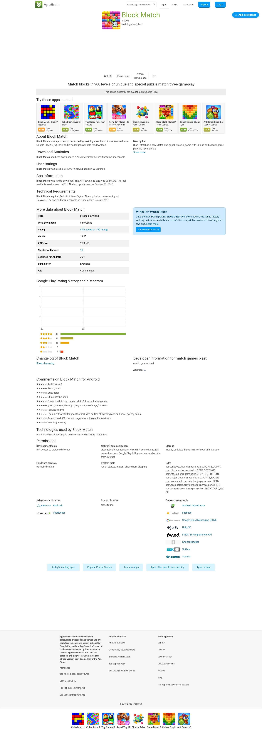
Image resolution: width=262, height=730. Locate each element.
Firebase (186, 512)
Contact (161, 642)
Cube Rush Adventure (71, 122)
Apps (164, 4)
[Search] (154, 4)
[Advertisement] (127, 51)
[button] (179, 370)
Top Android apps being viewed (74, 674)
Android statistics (117, 642)
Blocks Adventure (141, 122)
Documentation (165, 656)
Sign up (204, 4)
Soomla (186, 556)
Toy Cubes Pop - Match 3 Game (95, 122)
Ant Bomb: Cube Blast (213, 122)
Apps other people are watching (168, 567)
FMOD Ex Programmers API (197, 534)
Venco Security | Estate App (73, 695)
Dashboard (188, 4)
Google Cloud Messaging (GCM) (199, 520)
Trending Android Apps (119, 656)
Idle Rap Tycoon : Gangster (72, 688)
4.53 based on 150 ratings (94, 229)
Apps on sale (203, 567)
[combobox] (139, 4)
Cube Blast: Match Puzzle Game (166, 122)
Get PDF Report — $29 (148, 229)
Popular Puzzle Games (99, 567)
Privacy (161, 649)
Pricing (175, 4)
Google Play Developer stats (122, 649)
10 (81, 250)
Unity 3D (186, 527)
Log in (220, 4)
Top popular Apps (117, 663)
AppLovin (58, 505)
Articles (161, 670)
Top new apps (131, 567)
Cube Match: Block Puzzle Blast (48, 122)
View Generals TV (68, 681)
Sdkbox (186, 549)
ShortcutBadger (190, 542)
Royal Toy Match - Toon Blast (119, 122)
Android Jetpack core (193, 505)
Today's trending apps (63, 567)
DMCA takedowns (166, 663)
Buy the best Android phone (122, 670)
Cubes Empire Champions (190, 122)
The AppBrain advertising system (173, 684)
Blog (160, 677)
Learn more (152, 223)
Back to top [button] (254, 702)
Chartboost (59, 512)
